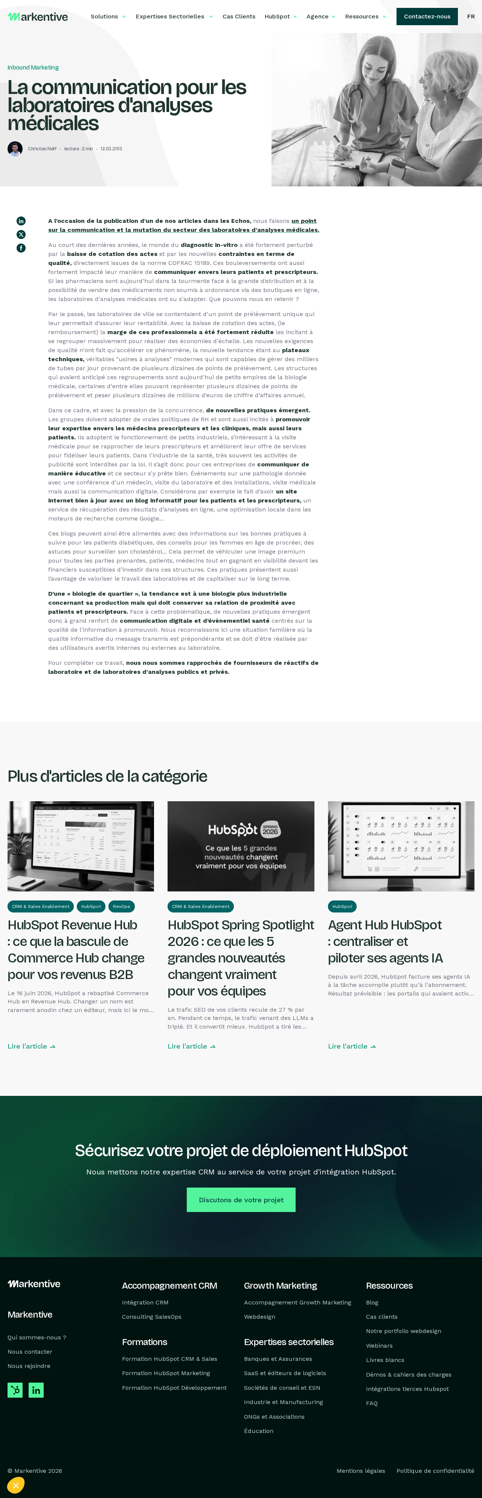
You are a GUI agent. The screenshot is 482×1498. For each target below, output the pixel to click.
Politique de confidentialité (435, 1471)
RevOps (121, 906)
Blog (372, 1302)
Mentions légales (361, 1471)
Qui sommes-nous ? (37, 1337)
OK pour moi (139, 1460)
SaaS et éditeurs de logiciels (285, 1373)
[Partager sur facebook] (21, 248)
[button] (16, 1485)
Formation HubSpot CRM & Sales (169, 1358)
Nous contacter (30, 1351)
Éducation (258, 1430)
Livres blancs (385, 1360)
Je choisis (86, 1460)
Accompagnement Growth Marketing (297, 1302)
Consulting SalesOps (152, 1316)
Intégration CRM (145, 1302)
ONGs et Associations (274, 1416)
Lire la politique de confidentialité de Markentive (64, 1435)
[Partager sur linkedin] (21, 220)
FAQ (372, 1403)
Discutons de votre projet (241, 1200)
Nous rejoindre (29, 1366)
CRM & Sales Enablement (40, 906)
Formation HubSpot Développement (174, 1387)
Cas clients (382, 1316)
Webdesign (259, 1316)
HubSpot (91, 906)
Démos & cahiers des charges (408, 1374)
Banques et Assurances (278, 1358)
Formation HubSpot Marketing (166, 1373)
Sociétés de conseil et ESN (282, 1387)
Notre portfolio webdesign (403, 1331)
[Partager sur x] (21, 234)
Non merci (33, 1460)
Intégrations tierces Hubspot (407, 1388)
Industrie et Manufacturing (283, 1402)
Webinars (379, 1345)
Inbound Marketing (33, 67)
